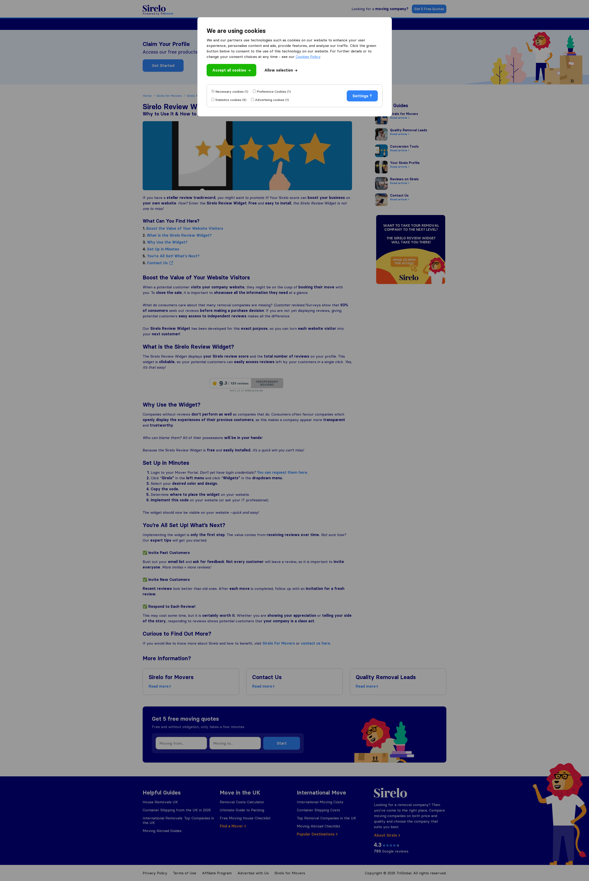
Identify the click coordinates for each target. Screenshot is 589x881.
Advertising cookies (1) (272, 100)
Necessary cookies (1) (231, 91)
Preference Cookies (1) (274, 91)
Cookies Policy (308, 56)
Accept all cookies (229, 70)
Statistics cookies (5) (230, 100)
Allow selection (278, 70)
